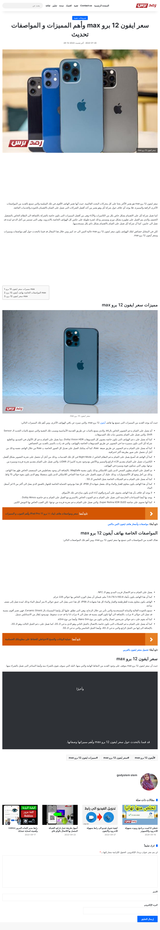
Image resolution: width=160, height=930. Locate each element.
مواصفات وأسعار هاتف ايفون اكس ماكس (128, 524)
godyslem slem (127, 775)
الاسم (155, 891)
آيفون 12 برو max (144, 757)
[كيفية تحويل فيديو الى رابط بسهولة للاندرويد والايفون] (100, 815)
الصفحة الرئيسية (101, 5)
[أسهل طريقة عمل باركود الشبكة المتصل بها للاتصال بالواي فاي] (60, 815)
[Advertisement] (80, 179)
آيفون (102, 422)
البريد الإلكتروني (151, 905)
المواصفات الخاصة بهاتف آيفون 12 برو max (26, 292)
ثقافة (48, 5)
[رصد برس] (146, 5)
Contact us (86, 5)
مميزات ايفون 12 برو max (82, 757)
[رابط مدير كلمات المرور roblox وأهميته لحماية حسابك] (20, 815)
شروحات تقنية (80, 18)
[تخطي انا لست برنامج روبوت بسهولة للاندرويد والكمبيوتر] (140, 815)
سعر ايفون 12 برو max (17, 296)
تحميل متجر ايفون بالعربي (135, 649)
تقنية (76, 5)
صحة (61, 5)
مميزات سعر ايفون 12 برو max (20, 289)
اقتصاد (69, 5)
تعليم (54, 5)
